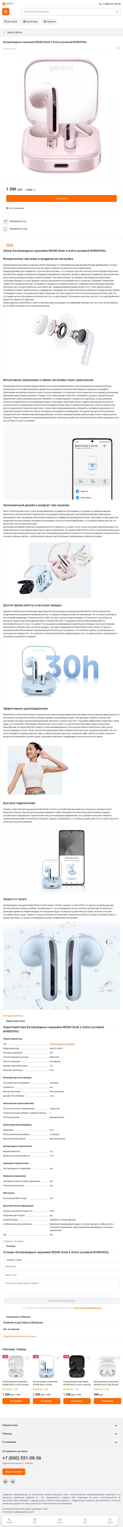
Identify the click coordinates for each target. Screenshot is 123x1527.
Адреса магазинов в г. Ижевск (17, 1463)
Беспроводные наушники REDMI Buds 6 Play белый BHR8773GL (106, 1383)
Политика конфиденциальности (18, 1512)
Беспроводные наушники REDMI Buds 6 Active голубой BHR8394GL (45, 1383)
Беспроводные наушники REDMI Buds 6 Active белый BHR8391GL (15, 1383)
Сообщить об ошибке (13, 1241)
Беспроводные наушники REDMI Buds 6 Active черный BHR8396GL (77, 1383)
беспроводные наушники (62, 1044)
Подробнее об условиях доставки (19, 1336)
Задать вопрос (13, 1471)
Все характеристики (13, 1016)
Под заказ (61, 198)
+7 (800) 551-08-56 (111, 4)
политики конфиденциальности (87, 1308)
